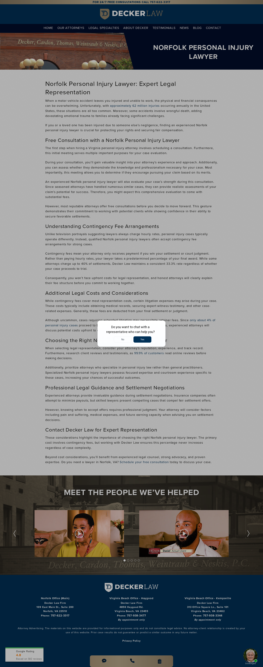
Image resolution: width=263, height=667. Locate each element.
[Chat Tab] (131, 333)
